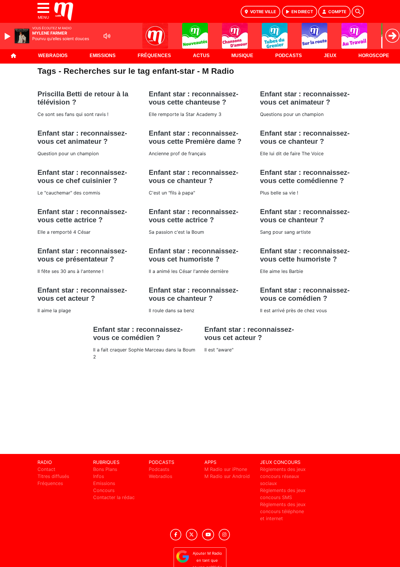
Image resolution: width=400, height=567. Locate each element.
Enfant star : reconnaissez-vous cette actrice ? (82, 216)
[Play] (8, 36)
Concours (103, 490)
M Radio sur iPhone (225, 469)
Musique (242, 55)
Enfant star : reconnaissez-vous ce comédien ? (305, 294)
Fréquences (154, 55)
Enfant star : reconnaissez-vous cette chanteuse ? (193, 98)
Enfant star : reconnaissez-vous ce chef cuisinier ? (82, 176)
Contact (46, 469)
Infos (98, 476)
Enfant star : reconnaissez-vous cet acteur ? (82, 294)
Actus (201, 55)
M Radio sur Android (227, 476)
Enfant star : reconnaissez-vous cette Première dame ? (195, 137)
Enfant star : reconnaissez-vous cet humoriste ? (193, 255)
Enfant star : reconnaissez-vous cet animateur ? (305, 98)
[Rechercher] (358, 12)
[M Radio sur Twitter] (191, 534)
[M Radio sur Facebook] (175, 534)
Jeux (330, 55)
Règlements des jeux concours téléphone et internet (283, 511)
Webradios (53, 55)
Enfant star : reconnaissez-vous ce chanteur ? (305, 137)
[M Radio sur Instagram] (224, 534)
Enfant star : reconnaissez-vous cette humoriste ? (305, 255)
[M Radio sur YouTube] (208, 534)
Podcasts (288, 55)
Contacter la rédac (114, 497)
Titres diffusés (53, 476)
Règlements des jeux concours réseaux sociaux (283, 476)
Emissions (103, 55)
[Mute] (106, 36)
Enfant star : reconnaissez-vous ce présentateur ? (82, 255)
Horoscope (373, 55)
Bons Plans (105, 469)
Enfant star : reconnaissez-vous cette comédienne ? (305, 176)
